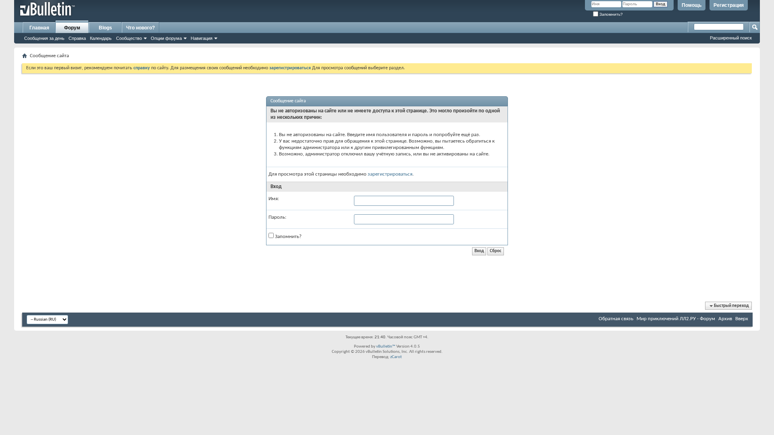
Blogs (105, 28)
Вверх (741, 318)
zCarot (396, 357)
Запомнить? (610, 14)
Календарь (101, 38)
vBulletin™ (385, 346)
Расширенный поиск (731, 37)
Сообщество (129, 38)
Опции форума (166, 38)
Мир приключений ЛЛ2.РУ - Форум (676, 318)
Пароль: (277, 217)
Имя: (273, 198)
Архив (725, 318)
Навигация (201, 38)
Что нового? (140, 28)
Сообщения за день (44, 38)
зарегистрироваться (390, 174)
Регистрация (729, 5)
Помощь (691, 5)
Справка (77, 38)
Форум (72, 28)
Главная (39, 28)
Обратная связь (616, 318)
